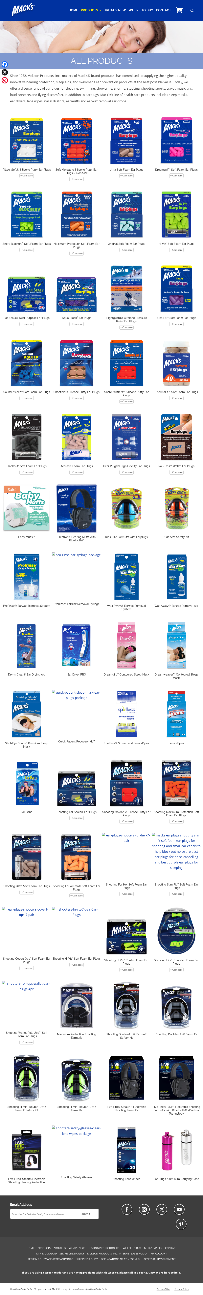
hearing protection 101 (104, 1248)
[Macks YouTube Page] (179, 1209)
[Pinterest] (5, 80)
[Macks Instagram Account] (144, 1209)
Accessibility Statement (159, 1259)
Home (73, 10)
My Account (159, 1253)
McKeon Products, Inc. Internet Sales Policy (117, 1253)
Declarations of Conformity (120, 1259)
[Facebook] (5, 64)
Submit (85, 1214)
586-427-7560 (147, 1272)
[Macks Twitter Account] (161, 1209)
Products (89, 10)
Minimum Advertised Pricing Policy (60, 1253)
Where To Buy (141, 10)
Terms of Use (163, 1289)
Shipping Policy (87, 1259)
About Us (60, 1248)
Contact (163, 10)
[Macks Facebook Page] (127, 1209)
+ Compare (26, 175)
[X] (5, 72)
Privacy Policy (181, 1289)
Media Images (153, 1248)
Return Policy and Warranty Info (50, 1259)
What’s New (115, 10)
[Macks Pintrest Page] (181, 1224)
